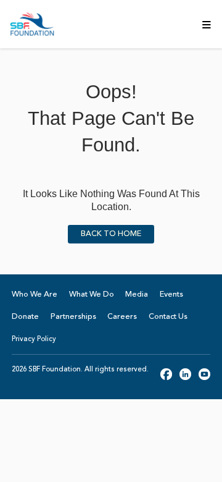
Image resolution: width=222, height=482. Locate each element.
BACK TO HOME (111, 234)
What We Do (91, 294)
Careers (122, 317)
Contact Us (168, 317)
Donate (25, 317)
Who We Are (34, 294)
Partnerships (73, 317)
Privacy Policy (34, 339)
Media (136, 294)
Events (171, 294)
